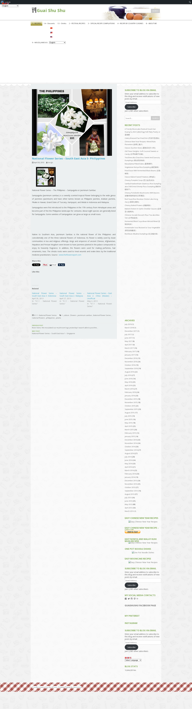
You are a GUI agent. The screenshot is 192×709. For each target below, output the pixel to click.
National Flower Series (102, 315)
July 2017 (128, 334)
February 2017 (130, 351)
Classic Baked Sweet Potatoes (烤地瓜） (140, 177)
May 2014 (128, 463)
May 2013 (128, 504)
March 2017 (129, 348)
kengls (50, 162)
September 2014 (131, 450)
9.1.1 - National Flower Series (45, 315)
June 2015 (128, 419)
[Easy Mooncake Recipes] (143, 562)
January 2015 (130, 436)
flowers (73, 315)
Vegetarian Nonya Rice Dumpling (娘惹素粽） (142, 167)
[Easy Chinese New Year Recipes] (143, 521)
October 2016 (130, 365)
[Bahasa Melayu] (57, 37)
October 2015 (130, 406)
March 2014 (129, 470)
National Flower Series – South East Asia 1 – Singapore (53, 332)
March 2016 (129, 389)
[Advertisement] (96, 64)
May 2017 (128, 341)
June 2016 (128, 378)
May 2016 (128, 382)
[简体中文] (57, 28)
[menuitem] (190, 2)
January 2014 (130, 477)
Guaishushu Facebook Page (140, 605)
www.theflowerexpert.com (70, 255)
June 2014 (128, 460)
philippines (50, 318)
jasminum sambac (85, 315)
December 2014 (131, 440)
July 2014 (128, 457)
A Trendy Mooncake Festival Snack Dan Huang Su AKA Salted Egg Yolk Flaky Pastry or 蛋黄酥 (142, 132)
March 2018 (129, 327)
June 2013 (128, 501)
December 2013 (131, 480)
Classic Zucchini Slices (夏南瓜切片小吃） (141, 148)
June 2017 (128, 338)
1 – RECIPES (36, 23)
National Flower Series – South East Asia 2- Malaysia (72, 294)
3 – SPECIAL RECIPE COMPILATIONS (101, 23)
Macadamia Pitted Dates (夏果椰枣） (139, 164)
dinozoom (77, 687)
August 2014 (129, 453)
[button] (46, 178)
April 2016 (128, 385)
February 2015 (130, 433)
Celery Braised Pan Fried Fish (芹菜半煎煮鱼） (143, 138)
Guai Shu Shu (51, 10)
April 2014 (128, 467)
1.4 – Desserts (49, 23)
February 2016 (130, 392)
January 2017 (130, 355)
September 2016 (131, 368)
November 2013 (131, 484)
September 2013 (131, 491)
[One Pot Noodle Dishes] (143, 552)
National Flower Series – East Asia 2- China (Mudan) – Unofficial (99, 296)
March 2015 (129, 429)
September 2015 (131, 409)
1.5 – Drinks (61, 23)
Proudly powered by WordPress (44, 687)
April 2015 (128, 426)
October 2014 (130, 446)
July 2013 (128, 497)
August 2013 (129, 494)
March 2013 (129, 511)
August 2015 (129, 412)
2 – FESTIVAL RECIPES (77, 23)
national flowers (38, 318)
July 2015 (128, 416)
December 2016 (131, 358)
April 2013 (128, 508)
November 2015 (131, 402)
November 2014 (131, 443)
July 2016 (128, 375)
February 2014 (130, 474)
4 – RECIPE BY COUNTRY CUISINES (130, 23)
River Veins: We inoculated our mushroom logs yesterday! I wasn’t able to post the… (65, 327)
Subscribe (131, 107)
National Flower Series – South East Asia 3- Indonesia (44, 294)
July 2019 (128, 324)
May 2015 (128, 423)
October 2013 (130, 487)
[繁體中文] (57, 32)
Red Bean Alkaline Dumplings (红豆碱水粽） (142, 234)
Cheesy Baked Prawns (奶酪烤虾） (138, 205)
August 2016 (129, 372)
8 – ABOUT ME (151, 23)
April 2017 (128, 344)
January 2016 (130, 395)
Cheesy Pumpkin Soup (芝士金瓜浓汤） (140, 180)
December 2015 (131, 399)
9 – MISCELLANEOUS (40, 42)
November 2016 (131, 361)
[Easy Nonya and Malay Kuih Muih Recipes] (143, 542)
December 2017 (131, 331)
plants (58, 318)
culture (66, 315)
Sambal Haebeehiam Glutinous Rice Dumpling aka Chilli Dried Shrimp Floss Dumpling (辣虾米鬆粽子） (143, 186)
